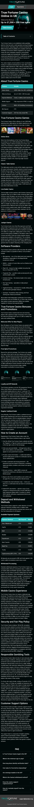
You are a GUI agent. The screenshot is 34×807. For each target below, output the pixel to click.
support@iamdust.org (26, 799)
